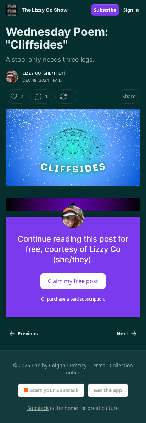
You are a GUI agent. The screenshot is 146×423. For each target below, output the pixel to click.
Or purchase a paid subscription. (73, 299)
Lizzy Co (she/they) (44, 73)
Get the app (108, 390)
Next (122, 333)
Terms (98, 365)
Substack (38, 408)
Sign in (131, 10)
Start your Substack (54, 390)
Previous (28, 333)
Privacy (78, 365)
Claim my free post (73, 281)
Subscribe (105, 10)
